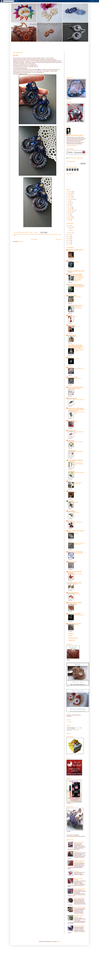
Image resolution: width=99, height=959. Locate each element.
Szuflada (70, 261)
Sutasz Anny (71, 440)
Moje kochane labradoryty (79, 399)
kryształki (36, 234)
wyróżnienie (70, 218)
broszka (69, 194)
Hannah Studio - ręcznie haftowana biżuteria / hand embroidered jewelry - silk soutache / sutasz (76, 409)
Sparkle (15, 55)
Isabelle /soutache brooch (79, 898)
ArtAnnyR (70, 521)
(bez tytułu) (76, 871)
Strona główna (34, 239)
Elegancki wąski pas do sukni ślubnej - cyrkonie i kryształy (79, 350)
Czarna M (70, 635)
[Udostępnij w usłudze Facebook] (45, 232)
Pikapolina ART (71, 640)
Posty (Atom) (21, 241)
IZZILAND (70, 315)
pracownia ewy (71, 420)
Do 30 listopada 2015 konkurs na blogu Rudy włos (78, 463)
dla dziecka (70, 196)
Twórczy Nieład (71, 511)
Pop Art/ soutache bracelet (79, 888)
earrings (28, 234)
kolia (69, 204)
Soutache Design (51, 234)
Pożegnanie (76, 262)
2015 (69, 236)
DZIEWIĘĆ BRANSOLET (79, 368)
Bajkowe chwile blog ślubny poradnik (76, 270)
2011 (69, 244)
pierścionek (70, 212)
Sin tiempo (76, 533)
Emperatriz (76, 502)
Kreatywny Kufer (72, 430)
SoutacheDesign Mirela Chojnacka (75, 135)
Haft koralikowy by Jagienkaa (74, 623)
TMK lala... (76, 421)
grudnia (70, 227)
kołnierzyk (70, 207)
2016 (69, 234)
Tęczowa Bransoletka (78, 441)
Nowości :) (76, 336)
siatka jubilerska (41, 234)
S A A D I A (70, 367)
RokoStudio (70, 633)
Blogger (58, 941)
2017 (69, 225)
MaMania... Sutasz (72, 450)
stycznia (71, 232)
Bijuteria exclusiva (72, 561)
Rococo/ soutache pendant (79, 907)
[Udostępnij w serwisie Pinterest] (46, 232)
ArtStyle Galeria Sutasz (73, 592)
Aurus (69, 481)
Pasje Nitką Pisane (72, 295)
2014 (69, 238)
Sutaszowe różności (78, 522)
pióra (69, 213)
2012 (69, 242)
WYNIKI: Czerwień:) (78, 574)
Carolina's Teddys (72, 335)
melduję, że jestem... (78, 378)
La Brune (76, 624)
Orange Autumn (77, 593)
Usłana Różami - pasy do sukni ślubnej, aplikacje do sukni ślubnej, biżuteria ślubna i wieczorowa (75, 346)
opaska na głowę (71, 210)
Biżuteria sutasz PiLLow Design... (75, 305)
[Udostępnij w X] (43, 232)
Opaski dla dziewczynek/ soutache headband (79, 861)
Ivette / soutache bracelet (79, 925)
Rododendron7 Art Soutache (74, 613)
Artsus (69, 542)
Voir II (75, 605)
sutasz (56, 234)
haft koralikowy (71, 199)
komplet (69, 205)
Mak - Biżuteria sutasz (73, 638)
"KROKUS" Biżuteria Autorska (75, 582)
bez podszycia (20, 234)
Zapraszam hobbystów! (78, 451)
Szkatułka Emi (71, 471)
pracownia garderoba (72, 377)
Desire (75, 316)
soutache (46, 234)
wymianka (70, 216)
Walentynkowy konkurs (79, 842)
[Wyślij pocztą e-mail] (41, 232)
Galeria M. (70, 357)
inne (69, 201)
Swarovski (70, 191)
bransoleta (70, 193)
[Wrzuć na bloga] (42, 232)
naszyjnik (70, 208)
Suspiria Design (71, 325)
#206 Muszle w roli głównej (79, 472)
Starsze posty (58, 239)
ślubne (69, 219)
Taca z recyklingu (77, 296)
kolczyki (31, 234)
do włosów (70, 197)
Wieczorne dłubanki (72, 398)
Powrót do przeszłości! (78, 286)
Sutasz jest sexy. (77, 326)
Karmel (75, 492)
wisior (69, 215)
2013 (69, 240)
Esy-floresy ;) (76, 358)
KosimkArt (70, 491)
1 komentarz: (35, 232)
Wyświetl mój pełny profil (72, 145)
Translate (77, 729)
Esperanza (71, 230)
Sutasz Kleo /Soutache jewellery (75, 274)
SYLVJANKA (71, 501)
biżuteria (24, 234)
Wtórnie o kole (77, 512)
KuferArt (69, 721)
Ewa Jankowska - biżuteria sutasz (75, 551)
